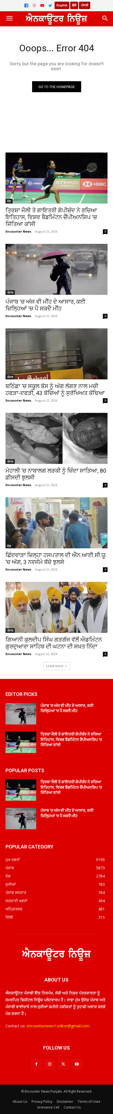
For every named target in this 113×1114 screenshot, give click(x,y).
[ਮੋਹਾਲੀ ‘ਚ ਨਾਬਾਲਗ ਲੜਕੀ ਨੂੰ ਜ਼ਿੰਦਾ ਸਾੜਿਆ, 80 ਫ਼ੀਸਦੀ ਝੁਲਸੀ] (56, 438)
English (61, 5)
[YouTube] (42, 5)
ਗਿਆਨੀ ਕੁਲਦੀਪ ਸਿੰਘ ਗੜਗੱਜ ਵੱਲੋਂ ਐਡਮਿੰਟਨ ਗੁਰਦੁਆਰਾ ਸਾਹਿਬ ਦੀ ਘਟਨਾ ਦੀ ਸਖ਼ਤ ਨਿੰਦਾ (53, 643)
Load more (54, 666)
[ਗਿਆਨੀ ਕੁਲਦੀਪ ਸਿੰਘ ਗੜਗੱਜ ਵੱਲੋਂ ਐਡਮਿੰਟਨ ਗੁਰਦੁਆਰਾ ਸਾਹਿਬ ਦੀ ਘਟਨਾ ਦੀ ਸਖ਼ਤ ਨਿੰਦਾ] (56, 607)
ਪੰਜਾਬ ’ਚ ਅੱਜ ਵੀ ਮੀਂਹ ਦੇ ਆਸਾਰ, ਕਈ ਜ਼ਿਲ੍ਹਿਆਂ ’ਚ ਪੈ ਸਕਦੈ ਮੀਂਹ (45, 305)
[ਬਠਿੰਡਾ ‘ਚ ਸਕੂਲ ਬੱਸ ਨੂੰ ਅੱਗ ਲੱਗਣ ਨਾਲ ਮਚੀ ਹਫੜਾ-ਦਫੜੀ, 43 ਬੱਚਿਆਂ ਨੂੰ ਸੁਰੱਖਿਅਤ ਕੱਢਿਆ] (56, 353)
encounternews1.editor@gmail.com (58, 1025)
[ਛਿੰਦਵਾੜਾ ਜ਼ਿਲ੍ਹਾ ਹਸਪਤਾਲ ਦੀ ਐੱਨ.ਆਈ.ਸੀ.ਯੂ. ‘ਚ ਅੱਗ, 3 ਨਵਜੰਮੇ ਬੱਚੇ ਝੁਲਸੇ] (56, 522)
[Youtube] (76, 1064)
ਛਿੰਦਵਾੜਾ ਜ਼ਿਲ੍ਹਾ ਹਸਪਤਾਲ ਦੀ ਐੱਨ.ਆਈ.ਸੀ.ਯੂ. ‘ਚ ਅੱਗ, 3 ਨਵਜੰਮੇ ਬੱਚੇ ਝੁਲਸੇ (56, 558)
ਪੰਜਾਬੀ (84, 5)
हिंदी (74, 5)
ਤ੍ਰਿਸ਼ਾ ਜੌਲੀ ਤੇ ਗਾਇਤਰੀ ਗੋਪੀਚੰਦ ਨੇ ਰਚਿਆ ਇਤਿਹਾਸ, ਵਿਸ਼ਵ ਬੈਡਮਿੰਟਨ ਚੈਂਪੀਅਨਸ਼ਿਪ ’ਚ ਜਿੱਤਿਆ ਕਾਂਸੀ (51, 217)
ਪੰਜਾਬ (10, 292)
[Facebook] (26, 5)
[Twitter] (50, 5)
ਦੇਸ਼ (9, 201)
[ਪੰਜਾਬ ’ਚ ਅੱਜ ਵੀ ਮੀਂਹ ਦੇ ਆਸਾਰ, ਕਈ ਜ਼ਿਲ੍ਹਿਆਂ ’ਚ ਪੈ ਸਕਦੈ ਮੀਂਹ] (56, 269)
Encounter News (18, 231)
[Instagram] (34, 5)
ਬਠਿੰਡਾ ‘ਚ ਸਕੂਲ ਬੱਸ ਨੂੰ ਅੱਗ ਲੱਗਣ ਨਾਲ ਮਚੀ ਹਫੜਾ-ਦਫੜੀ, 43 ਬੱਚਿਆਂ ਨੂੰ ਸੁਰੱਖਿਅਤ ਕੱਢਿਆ (55, 389)
